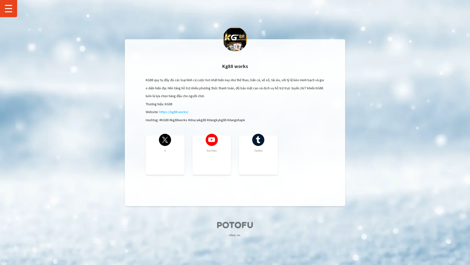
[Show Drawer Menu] (8, 8)
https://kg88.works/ (173, 111)
